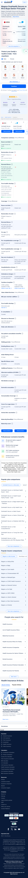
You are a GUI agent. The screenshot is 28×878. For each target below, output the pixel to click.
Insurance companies (6, 783)
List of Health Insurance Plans (11, 630)
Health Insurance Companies (11, 647)
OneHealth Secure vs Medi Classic (11, 511)
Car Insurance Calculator (7, 771)
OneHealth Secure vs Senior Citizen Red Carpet (12, 516)
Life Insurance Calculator (7, 765)
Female (12, 59)
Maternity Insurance (8, 636)
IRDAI (2, 835)
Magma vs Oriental (6, 605)
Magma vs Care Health (7, 569)
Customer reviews (5, 781)
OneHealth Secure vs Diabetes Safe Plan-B (13, 522)
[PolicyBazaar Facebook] (8, 829)
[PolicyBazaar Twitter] (11, 829)
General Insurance (7, 736)
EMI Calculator (4, 760)
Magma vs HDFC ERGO (7, 593)
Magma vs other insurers (9, 556)
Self (5, 69)
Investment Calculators (8, 752)
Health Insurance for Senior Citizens (13, 653)
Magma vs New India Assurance (10, 601)
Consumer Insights (5, 787)
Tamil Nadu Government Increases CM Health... (11, 711)
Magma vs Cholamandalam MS (10, 573)
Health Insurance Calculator (8, 767)
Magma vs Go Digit (6, 589)
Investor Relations (5, 808)
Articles (3, 779)
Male (5, 59)
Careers (3, 798)
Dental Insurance (7, 659)
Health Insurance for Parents (11, 670)
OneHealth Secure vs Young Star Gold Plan (12, 533)
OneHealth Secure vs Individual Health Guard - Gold (12, 491)
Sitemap (3, 796)
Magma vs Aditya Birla (7, 561)
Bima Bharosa (7, 835)
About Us (3, 794)
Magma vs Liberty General (8, 597)
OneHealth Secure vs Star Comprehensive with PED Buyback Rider (12, 539)
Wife (14, 69)
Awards (3, 785)
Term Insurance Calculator (7, 758)
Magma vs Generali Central (9, 585)
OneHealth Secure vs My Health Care (11, 507)
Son (23, 69)
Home (2, 117)
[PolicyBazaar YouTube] (19, 829)
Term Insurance (7, 740)
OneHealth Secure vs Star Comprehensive (8, 527)
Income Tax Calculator (6, 756)
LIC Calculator (4, 763)
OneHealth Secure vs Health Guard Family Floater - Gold (11, 496)
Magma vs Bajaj (5, 565)
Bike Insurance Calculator (7, 773)
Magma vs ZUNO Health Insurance (11, 581)
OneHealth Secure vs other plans (11, 485)
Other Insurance (7, 746)
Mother (22, 77)
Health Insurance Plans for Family (12, 641)
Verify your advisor (5, 806)
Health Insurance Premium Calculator (13, 665)
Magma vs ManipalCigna (8, 577)
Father (14, 77)
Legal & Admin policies (6, 800)
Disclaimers (4, 726)
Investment (6, 742)
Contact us (3, 804)
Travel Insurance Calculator (7, 769)
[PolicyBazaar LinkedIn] (15, 829)
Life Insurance (6, 738)
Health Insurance (8, 117)
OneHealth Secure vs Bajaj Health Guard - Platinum (12, 502)
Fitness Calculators (7, 754)
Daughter (5, 77)
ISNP (2, 802)
